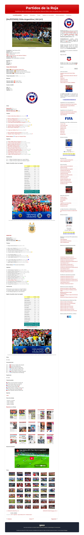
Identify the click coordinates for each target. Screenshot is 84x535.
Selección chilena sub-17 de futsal (66, 307)
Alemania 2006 (63, 126)
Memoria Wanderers (64, 81)
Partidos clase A (29, 514)
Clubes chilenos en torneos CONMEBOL (67, 82)
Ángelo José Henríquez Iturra (14, 154)
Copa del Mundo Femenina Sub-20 (66, 270)
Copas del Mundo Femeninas (65, 240)
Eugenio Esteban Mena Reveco (14, 144)
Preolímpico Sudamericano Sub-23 (66, 271)
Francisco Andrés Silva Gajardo (14, 121)
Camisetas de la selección (65, 170)
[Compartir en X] (13, 513)
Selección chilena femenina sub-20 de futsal (68, 310)
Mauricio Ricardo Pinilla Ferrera (14, 147)
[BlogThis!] (12, 513)
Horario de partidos (64, 177)
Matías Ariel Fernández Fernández (15, 150)
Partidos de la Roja (42, 8)
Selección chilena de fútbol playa (66, 301)
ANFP (7, 395)
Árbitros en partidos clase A (65, 180)
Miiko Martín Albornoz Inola (13, 145)
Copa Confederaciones (64, 242)
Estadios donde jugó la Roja (65, 179)
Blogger (65, 530)
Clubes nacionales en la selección (66, 166)
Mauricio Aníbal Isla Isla (12, 118)
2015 (12, 514)
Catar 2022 (62, 132)
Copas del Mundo (63, 107)
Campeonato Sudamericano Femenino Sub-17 (69, 261)
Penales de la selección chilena (66, 182)
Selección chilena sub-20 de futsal (66, 306)
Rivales (38, 15)
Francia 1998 (62, 123)
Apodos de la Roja (63, 167)
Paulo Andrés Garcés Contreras (14, 141)
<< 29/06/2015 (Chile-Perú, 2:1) (12, 510)
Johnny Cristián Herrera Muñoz (14, 142)
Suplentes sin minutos (64, 176)
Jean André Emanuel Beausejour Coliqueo (16, 122)
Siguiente (54, 519)
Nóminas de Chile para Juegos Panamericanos (66, 293)
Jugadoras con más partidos (65, 203)
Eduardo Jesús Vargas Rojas (14, 133)
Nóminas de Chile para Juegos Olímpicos (68, 288)
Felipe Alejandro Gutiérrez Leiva (14, 153)
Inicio (31, 519)
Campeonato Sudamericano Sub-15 (67, 257)
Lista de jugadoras (63, 198)
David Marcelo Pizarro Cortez (14, 151)
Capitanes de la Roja (64, 173)
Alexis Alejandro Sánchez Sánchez (15, 132)
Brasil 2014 (62, 129)
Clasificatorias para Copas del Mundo (67, 105)
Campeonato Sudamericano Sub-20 (67, 265)
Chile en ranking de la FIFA (65, 161)
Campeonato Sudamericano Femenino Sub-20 (69, 267)
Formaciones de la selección (65, 171)
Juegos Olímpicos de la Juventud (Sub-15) (68, 258)
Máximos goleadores (60, 15)
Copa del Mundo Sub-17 (64, 262)
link (66, 41)
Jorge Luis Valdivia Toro (13, 130)
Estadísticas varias (63, 183)
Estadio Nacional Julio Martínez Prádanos (17, 55)
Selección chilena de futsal (65, 304)
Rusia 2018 (62, 131)
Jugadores (26, 15)
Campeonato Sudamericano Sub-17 (67, 259)
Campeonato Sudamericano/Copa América (68, 104)
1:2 (73, 151)
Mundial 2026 (62, 134)
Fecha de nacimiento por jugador (66, 169)
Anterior (9, 519)
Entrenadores (32, 15)
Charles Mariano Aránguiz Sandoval (15, 125)
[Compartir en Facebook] (15, 513)
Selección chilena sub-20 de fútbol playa (67, 303)
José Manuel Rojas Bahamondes (15, 149)
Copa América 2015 (21, 514)
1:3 (72, 230)
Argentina (15, 514)
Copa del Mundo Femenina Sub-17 (66, 264)
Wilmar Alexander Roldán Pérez (17, 69)
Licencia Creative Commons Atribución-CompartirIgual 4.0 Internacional (46, 527)
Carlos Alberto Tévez (12, 280)
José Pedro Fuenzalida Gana (13, 146)
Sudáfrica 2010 (63, 128)
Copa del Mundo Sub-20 (64, 268)
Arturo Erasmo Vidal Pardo (13, 127)
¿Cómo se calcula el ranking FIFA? (66, 159)
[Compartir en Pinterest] (16, 513)
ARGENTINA (8, 235)
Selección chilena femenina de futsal (67, 309)
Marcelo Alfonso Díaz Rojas (14, 126)
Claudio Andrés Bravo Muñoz (13, 116)
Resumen (8, 407)
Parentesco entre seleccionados (66, 174)
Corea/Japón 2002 (64, 125)
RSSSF (36, 326)
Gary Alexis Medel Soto (13, 119)
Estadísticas (68, 15)
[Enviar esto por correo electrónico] (11, 513)
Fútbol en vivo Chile (64, 79)
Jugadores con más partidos (48, 15)
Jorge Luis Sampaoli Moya (20, 136)
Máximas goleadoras (64, 204)
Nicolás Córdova (69, 147)
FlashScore (62, 78)
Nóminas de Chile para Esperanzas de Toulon (68, 297)
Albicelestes (32, 326)
